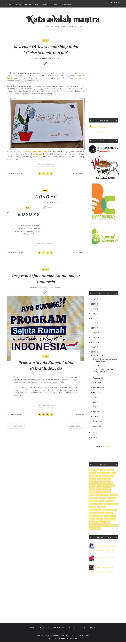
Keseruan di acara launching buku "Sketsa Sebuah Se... (105, 360)
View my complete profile (103, 131)
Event (45, 40)
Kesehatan (111, 498)
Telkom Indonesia (95, 525)
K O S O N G (45, 196)
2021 (93, 323)
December (97, 355)
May (95, 406)
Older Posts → (76, 426)
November (97, 378)
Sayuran (99, 519)
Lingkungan (109, 501)
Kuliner (54, 5)
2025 (93, 304)
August (96, 392)
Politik (100, 516)
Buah (113, 473)
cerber (104, 476)
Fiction (99, 482)
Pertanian (92, 516)
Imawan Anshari (99, 127)
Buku (98, 476)
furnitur (111, 485)
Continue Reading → (46, 164)
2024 (93, 308)
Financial (92, 485)
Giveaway (107, 488)
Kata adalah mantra (63, 19)
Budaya (92, 476)
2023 (93, 313)
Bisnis (107, 473)
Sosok (113, 519)
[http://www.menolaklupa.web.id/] (116, 2)
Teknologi (28, 5)
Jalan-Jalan (93, 498)
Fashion (92, 482)
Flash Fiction (102, 485)
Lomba (91, 504)
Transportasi (113, 525)
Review (91, 519)
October (96, 383)
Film (36, 5)
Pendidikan (101, 507)
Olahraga (114, 504)
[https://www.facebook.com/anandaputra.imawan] (109, 2)
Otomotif (17, 5)
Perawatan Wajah (110, 510)
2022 (93, 318)
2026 (93, 299)
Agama (103, 470)
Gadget (91, 488)
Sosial (106, 519)
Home (8, 5)
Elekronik (101, 479)
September (97, 387)
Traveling (44, 5)
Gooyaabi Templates (69, 638)
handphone (93, 491)
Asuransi (92, 473)
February (96, 421)
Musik (107, 504)
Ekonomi (92, 479)
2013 (93, 437)
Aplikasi (110, 470)
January (96, 426)
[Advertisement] (103, 77)
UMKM (97, 528)
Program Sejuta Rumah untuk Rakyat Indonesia (103, 370)
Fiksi (105, 482)
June (95, 402)
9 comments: (78, 174)
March (95, 416)
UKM (91, 528)
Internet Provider (103, 495)
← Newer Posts (16, 426)
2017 (93, 342)
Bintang (100, 473)
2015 (93, 352)
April (95, 411)
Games (99, 488)
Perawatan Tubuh (95, 510)
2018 (93, 337)
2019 (93, 332)
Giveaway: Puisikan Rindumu (105, 558)
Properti (107, 516)
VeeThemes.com (83, 635)
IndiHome (102, 491)
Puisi (45, 190)
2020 (93, 328)
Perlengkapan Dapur (96, 513)
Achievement (66, 5)
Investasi (113, 495)
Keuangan (92, 501)
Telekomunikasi (103, 522)
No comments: (78, 253)
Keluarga (102, 498)
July (95, 397)
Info (109, 491)
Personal (109, 513)
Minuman (99, 504)
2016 (93, 347)
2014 (93, 432)
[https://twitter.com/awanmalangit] (111, 2)
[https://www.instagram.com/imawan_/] (114, 2)
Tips (105, 525)
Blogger (107, 446)
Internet (92, 495)
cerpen (111, 476)
